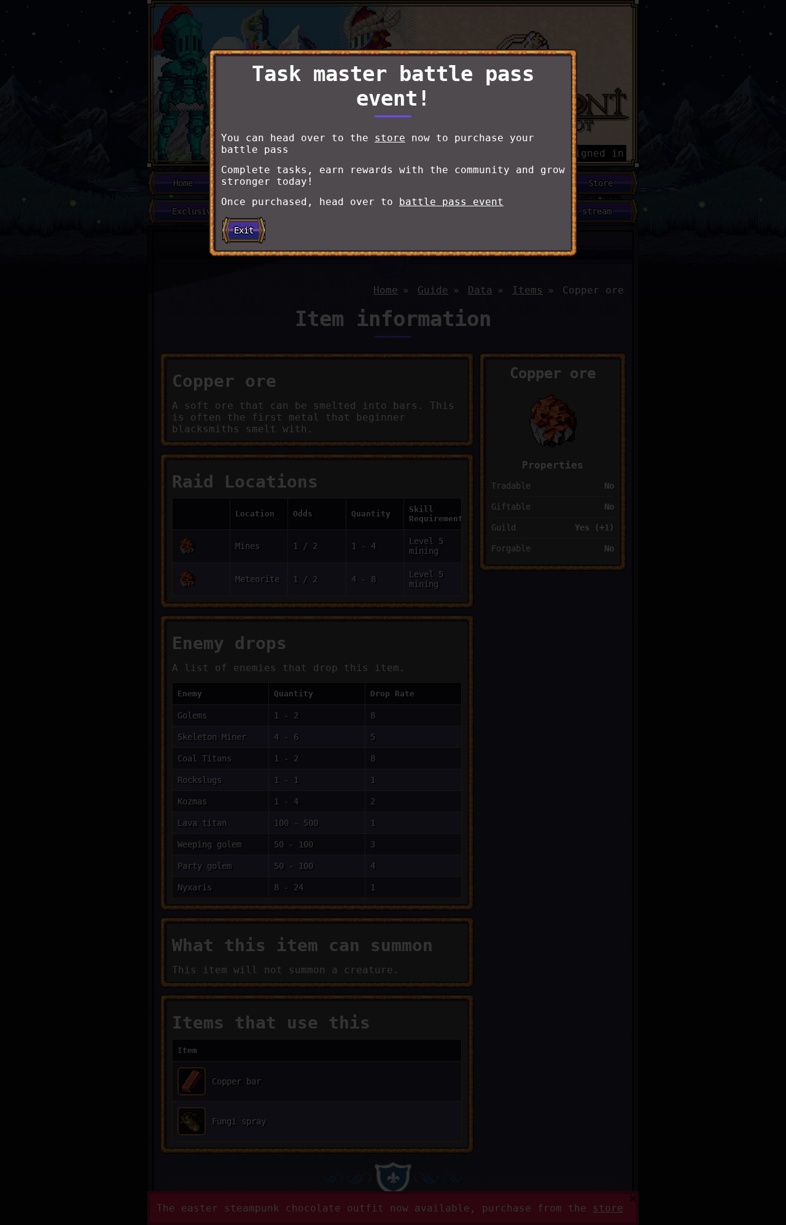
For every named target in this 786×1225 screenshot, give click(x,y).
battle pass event (451, 202)
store (390, 138)
